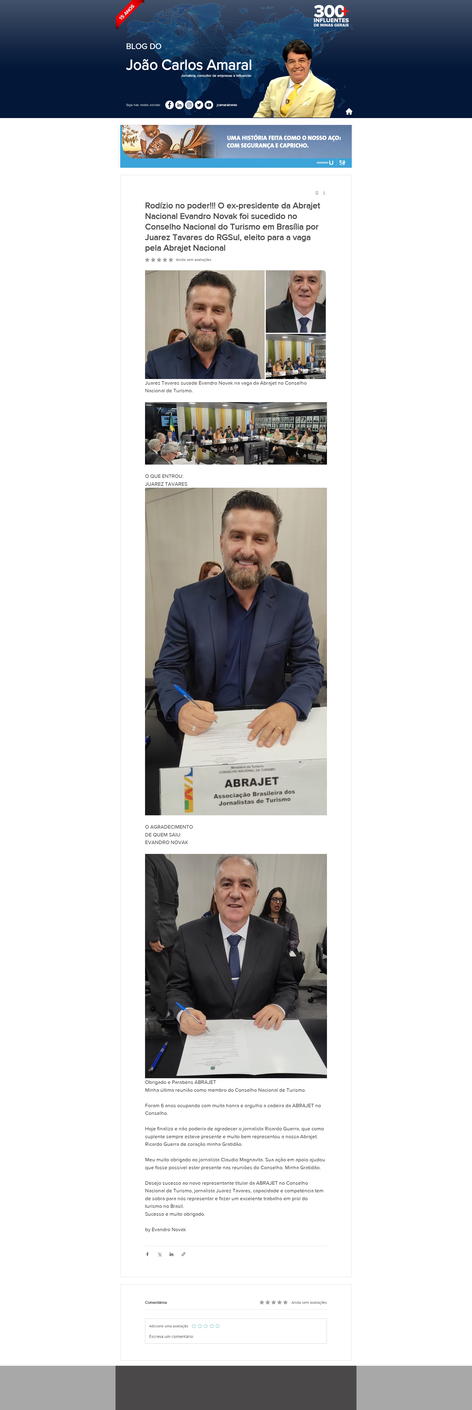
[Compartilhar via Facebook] (147, 1254)
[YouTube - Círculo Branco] (209, 105)
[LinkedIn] (179, 105)
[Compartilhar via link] (183, 1254)
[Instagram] (189, 105)
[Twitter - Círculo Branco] (199, 105)
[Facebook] (169, 105)
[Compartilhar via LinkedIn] (171, 1254)
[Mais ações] (324, 193)
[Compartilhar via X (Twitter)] (159, 1254)
